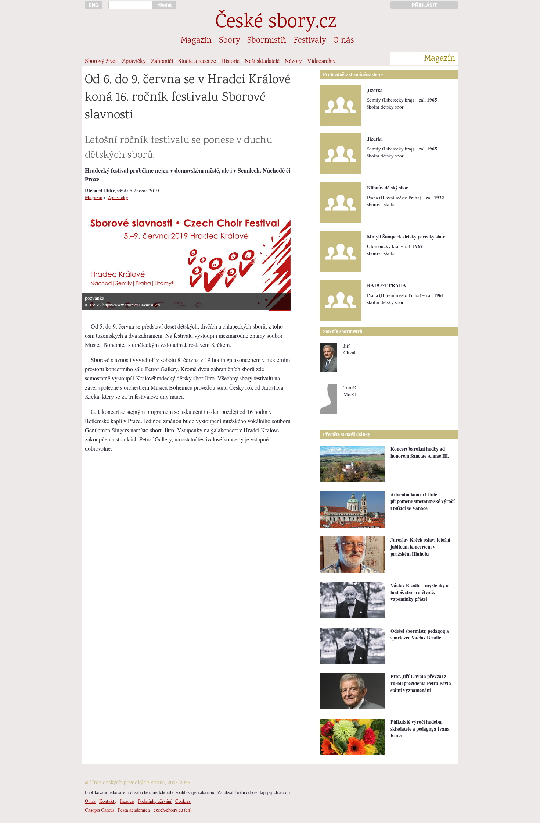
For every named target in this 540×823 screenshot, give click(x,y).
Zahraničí (162, 60)
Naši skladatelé (262, 60)
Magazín (196, 41)
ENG (94, 5)
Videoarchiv (321, 60)
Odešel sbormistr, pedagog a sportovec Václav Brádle (419, 634)
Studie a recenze (197, 60)
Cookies (183, 801)
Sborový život (101, 60)
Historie (230, 60)
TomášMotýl (349, 391)
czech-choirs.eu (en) (172, 809)
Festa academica (134, 809)
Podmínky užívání (155, 801)
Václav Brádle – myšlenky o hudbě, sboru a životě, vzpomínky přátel (419, 592)
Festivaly (310, 41)
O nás (343, 41)
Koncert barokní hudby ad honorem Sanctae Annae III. (419, 452)
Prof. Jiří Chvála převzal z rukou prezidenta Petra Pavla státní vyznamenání (420, 683)
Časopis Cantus (99, 809)
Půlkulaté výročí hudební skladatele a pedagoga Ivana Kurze (420, 728)
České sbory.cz (275, 23)
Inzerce (127, 801)
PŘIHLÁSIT (424, 5)
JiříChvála (350, 349)
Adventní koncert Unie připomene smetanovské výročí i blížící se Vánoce (422, 501)
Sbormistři (266, 41)
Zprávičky (134, 60)
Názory (293, 60)
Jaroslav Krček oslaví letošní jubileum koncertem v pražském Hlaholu (420, 546)
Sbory (229, 41)
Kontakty (107, 801)
